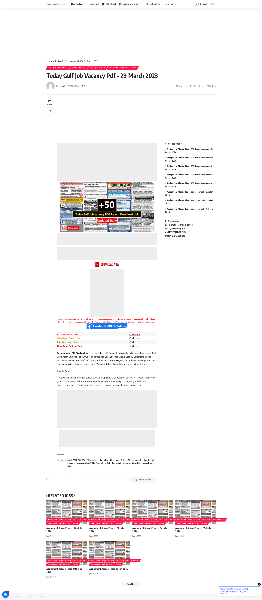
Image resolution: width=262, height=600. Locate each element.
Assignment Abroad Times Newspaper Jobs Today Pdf (72, 520)
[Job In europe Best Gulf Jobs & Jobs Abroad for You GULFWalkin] (56, 4)
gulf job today (141, 460)
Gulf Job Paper (79, 68)
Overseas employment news (123, 68)
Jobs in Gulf (106, 463)
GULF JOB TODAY (97, 68)
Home (49, 61)
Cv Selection (172, 221)
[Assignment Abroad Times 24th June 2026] (66, 553)
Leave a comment (144, 480)
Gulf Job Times (127, 460)
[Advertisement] (82, 36)
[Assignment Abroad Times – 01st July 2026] (195, 512)
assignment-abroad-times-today (63, 523)
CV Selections (93, 460)
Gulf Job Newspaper (58, 68)
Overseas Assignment (121, 463)
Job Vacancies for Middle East (87, 463)
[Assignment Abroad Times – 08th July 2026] (109, 512)
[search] (199, 4)
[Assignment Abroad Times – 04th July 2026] (152, 512)
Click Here (134, 338)
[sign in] (195, 4)
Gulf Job (102, 460)
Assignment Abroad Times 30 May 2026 (108, 569)
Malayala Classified (175, 235)
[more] (176, 4)
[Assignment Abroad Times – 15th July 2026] (66, 512)
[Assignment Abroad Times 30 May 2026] (109, 553)
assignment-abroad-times (179, 224)
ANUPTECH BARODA (76, 460)
